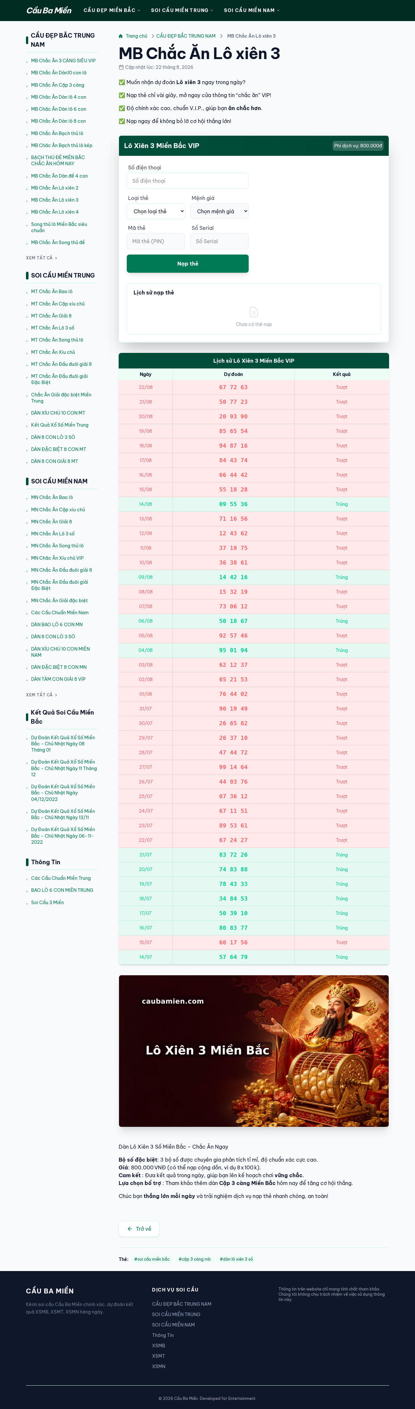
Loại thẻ (138, 198)
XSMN (158, 1366)
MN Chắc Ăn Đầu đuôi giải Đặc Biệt (59, 585)
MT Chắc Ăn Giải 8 (51, 316)
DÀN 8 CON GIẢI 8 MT (54, 461)
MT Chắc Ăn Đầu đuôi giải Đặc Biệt (59, 379)
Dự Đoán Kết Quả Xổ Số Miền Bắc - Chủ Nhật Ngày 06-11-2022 (63, 836)
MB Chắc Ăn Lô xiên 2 (54, 188)
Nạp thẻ (187, 263)
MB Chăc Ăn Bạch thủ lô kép (61, 145)
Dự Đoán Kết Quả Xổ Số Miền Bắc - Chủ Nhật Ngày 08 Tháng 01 (63, 744)
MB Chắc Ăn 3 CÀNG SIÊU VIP (63, 61)
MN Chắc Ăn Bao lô (52, 497)
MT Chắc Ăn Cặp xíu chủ (58, 304)
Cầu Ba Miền (48, 10)
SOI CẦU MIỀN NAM (249, 10)
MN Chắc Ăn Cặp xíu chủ (58, 510)
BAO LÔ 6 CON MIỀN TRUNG (62, 890)
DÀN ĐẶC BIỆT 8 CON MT (58, 449)
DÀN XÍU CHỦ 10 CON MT (58, 413)
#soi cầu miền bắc (152, 1259)
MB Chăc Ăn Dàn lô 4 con (58, 97)
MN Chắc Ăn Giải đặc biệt (59, 601)
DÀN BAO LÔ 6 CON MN (57, 625)
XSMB (158, 1346)
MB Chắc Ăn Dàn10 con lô (59, 73)
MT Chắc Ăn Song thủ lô (57, 340)
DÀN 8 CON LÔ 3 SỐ (53, 437)
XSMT (158, 1356)
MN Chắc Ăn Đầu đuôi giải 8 (61, 570)
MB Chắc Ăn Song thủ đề (58, 242)
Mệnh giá (203, 198)
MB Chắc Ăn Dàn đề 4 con (59, 176)
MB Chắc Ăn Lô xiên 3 (54, 200)
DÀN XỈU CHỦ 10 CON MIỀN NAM (60, 652)
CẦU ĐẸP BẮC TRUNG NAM (186, 36)
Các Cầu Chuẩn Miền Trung (61, 878)
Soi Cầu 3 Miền (47, 902)
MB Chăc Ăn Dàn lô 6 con (58, 109)
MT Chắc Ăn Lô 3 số (52, 328)
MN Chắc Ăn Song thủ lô (57, 546)
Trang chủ (136, 36)
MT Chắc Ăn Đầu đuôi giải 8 (61, 364)
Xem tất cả (39, 258)
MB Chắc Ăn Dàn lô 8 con (58, 121)
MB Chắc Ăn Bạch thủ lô (57, 133)
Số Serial (203, 228)
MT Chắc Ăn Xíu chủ (53, 352)
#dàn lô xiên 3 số (236, 1259)
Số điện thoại (144, 167)
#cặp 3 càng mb (195, 1259)
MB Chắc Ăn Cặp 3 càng (57, 85)
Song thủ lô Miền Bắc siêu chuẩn (59, 227)
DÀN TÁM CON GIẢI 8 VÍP (58, 679)
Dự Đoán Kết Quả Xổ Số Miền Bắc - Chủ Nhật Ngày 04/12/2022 (63, 793)
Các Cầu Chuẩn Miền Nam (60, 613)
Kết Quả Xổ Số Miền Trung (60, 425)
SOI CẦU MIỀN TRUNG (179, 10)
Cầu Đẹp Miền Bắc (110, 10)
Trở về (143, 1229)
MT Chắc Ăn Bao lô (52, 291)
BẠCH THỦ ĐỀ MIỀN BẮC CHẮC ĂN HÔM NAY (58, 161)
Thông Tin (163, 1335)
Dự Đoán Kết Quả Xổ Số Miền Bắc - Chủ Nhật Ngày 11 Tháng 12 (64, 768)
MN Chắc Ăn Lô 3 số (53, 534)
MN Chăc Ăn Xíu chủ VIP (57, 558)
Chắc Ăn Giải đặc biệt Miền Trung (61, 398)
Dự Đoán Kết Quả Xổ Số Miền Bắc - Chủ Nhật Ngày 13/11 (63, 814)
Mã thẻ (137, 228)
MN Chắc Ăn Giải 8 (51, 522)
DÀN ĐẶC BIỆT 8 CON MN (59, 667)
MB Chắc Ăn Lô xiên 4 (55, 212)
